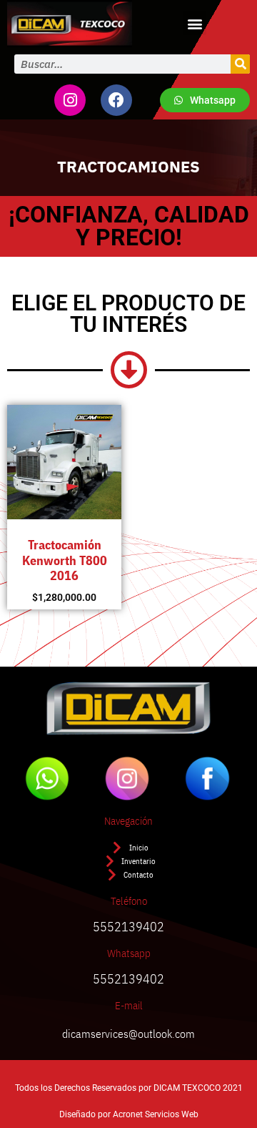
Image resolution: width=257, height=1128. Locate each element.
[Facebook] (116, 100)
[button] (194, 23)
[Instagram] (70, 100)
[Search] (240, 64)
